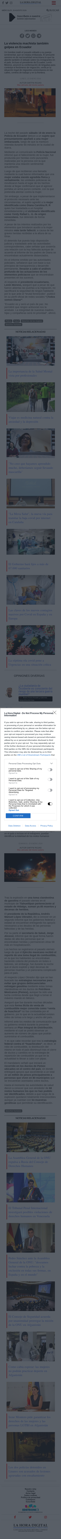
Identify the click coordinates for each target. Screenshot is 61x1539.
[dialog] (30, 769)
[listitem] (30, 763)
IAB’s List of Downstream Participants (34, 755)
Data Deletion (14, 826)
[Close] (55, 713)
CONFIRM (18, 816)
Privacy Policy (46, 826)
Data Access (30, 826)
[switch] (50, 769)
